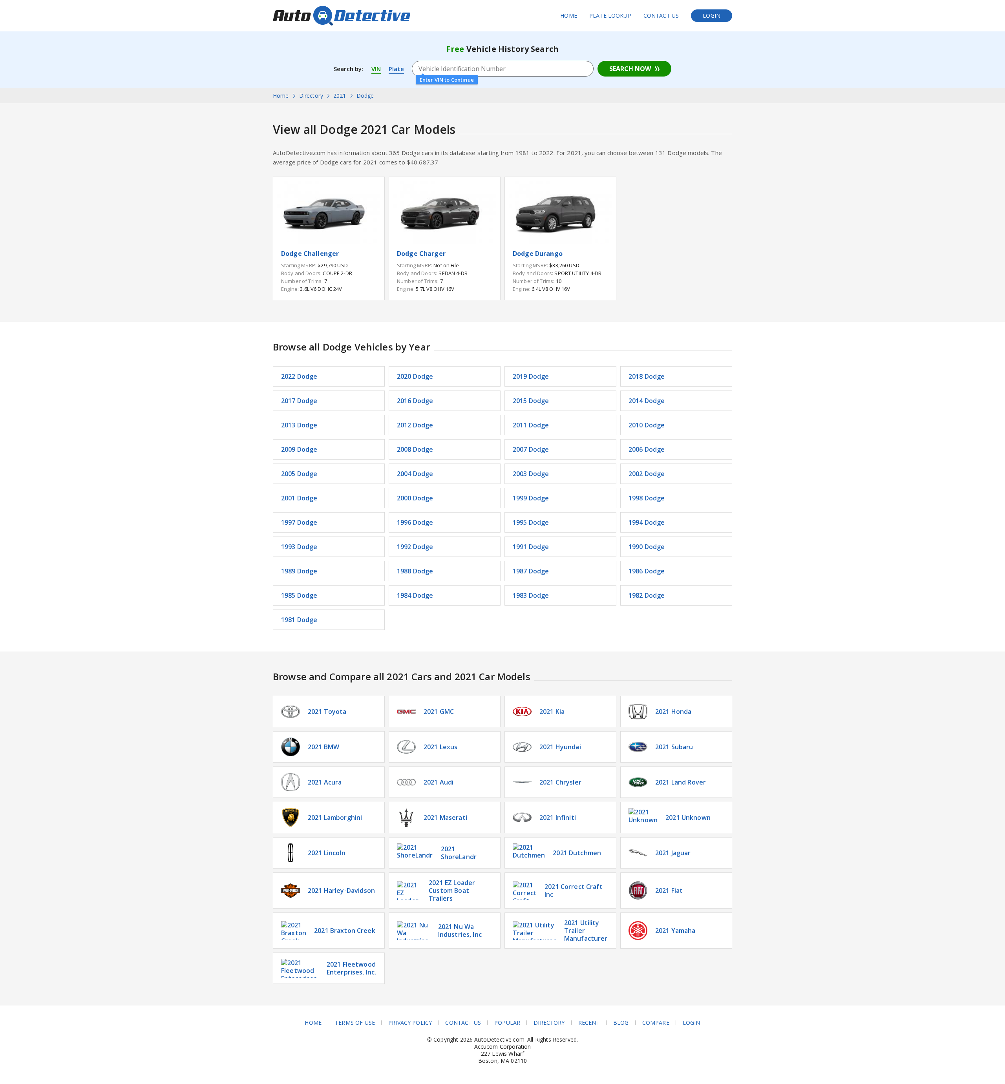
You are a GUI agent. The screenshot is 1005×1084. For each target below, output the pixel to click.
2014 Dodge (647, 400)
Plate (396, 69)
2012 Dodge (415, 425)
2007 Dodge (531, 449)
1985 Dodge (299, 595)
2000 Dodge (415, 498)
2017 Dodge (299, 400)
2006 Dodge (647, 449)
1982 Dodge (647, 595)
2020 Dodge (415, 376)
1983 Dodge (531, 595)
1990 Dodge (647, 546)
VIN (376, 69)
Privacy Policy (410, 1022)
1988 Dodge (415, 571)
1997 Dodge (299, 522)
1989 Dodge (299, 571)
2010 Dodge (647, 425)
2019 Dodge (531, 376)
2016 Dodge (415, 400)
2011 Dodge (531, 425)
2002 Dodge (647, 473)
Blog (621, 1022)
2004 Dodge (415, 473)
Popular (507, 1022)
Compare (655, 1022)
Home (568, 15)
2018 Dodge (647, 376)
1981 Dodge (299, 619)
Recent (589, 1022)
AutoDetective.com (341, 16)
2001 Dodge (299, 498)
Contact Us (661, 15)
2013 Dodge (299, 425)
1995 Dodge (531, 522)
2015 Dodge (531, 400)
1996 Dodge (415, 522)
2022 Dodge (299, 376)
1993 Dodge (299, 546)
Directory (549, 1022)
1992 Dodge (415, 546)
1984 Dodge (415, 595)
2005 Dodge (299, 473)
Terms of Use (355, 1022)
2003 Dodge (531, 473)
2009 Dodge (299, 449)
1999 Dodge (531, 498)
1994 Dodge (647, 522)
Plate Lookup (610, 15)
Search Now (630, 68)
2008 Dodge (415, 449)
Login (711, 15)
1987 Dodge (531, 571)
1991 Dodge (531, 546)
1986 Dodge (647, 571)
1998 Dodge (647, 498)
